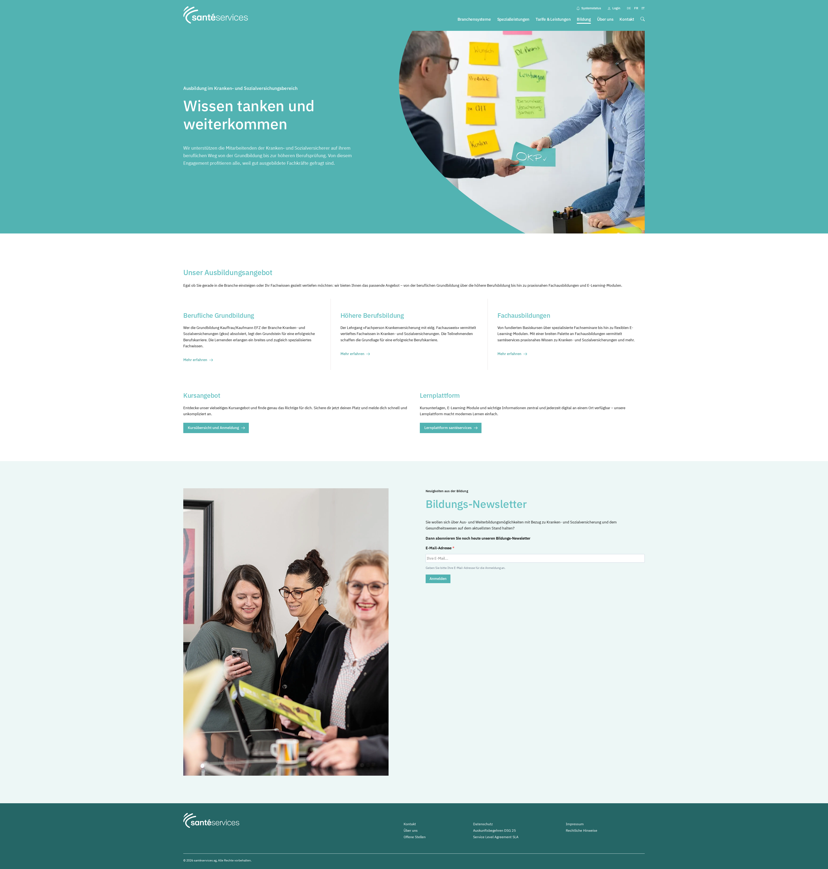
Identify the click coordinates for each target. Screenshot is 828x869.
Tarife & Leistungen (553, 19)
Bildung (584, 19)
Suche (642, 19)
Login (616, 8)
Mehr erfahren (195, 359)
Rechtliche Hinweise (581, 830)
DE (629, 8)
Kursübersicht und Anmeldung (213, 427)
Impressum (575, 824)
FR (636, 8)
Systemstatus (591, 8)
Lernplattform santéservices (448, 427)
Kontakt (626, 19)
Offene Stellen (415, 837)
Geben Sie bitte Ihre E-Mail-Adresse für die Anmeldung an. (465, 568)
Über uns (605, 19)
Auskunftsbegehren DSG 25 (494, 830)
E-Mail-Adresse (439, 548)
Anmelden (438, 578)
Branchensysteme (474, 19)
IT (643, 8)
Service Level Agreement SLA (495, 837)
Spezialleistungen (513, 19)
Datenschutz (483, 824)
